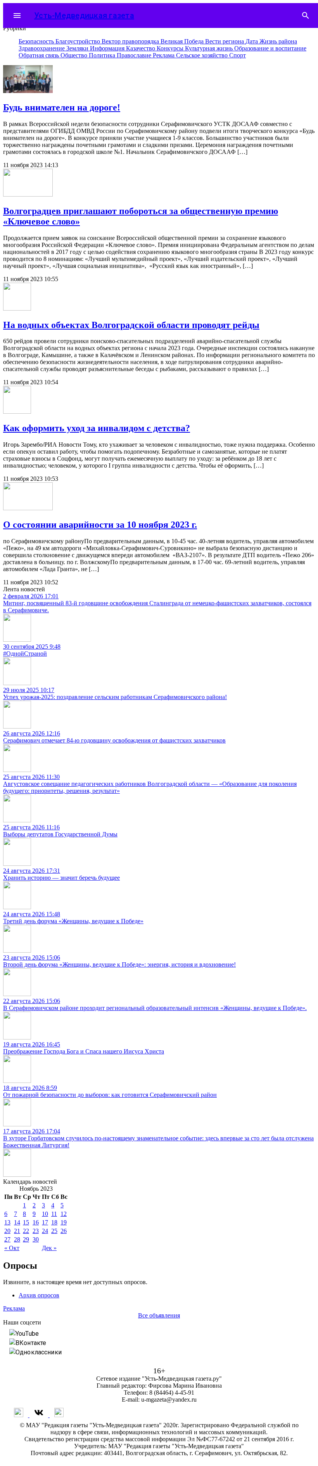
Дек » (49, 1248)
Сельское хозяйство (202, 55)
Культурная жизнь (209, 48)
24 (45, 1231)
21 (17, 1231)
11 (54, 1213)
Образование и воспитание (270, 48)
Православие (135, 55)
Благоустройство (78, 41)
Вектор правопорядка (131, 41)
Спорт (237, 55)
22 (26, 1231)
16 (36, 1222)
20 (7, 1231)
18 (54, 1222)
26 (63, 1231)
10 (45, 1213)
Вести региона (225, 41)
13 (7, 1222)
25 (54, 1231)
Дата (252, 41)
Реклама (164, 55)
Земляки (78, 48)
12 (63, 1213)
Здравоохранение (42, 48)
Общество (74, 55)
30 (36, 1239)
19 (63, 1222)
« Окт (11, 1248)
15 (26, 1222)
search (305, 15)
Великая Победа (183, 41)
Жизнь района (278, 41)
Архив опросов (39, 1295)
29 (26, 1239)
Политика (103, 55)
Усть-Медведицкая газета (84, 15)
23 (36, 1231)
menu (17, 15)
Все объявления (159, 1315)
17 (45, 1222)
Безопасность (37, 41)
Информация (108, 48)
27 (7, 1239)
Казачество (141, 48)
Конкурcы (171, 48)
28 (17, 1239)
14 (17, 1222)
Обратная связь (39, 55)
